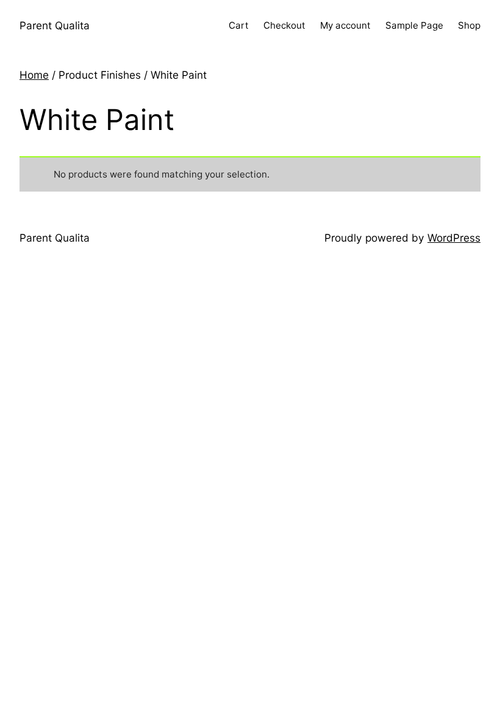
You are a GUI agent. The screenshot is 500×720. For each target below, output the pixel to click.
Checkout (284, 25)
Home (34, 74)
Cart (239, 25)
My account (345, 25)
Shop (469, 25)
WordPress (453, 237)
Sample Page (414, 25)
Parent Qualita (55, 25)
